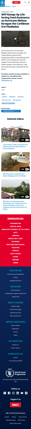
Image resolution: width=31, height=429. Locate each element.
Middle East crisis (15, 238)
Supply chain (15, 297)
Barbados (12, 97)
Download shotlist (11, 111)
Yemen (15, 263)
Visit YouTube (22, 393)
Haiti (15, 232)
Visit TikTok (26, 393)
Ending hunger (15, 306)
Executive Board (10, 420)
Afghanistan (15, 223)
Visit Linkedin (17, 393)
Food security (6, 100)
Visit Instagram (13, 393)
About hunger (15, 302)
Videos (14, 6)
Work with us (15, 353)
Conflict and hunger (15, 309)
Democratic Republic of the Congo (15, 229)
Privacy (14, 417)
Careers (15, 357)
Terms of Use (22, 417)
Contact (7, 417)
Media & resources (15, 321)
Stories (15, 332)
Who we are (15, 270)
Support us (15, 345)
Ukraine (15, 260)
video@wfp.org (6, 80)
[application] (15, 39)
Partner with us (15, 348)
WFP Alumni (21, 420)
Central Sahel (15, 226)
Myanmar (15, 241)
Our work (15, 286)
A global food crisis (15, 313)
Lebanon (15, 235)
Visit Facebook (9, 393)
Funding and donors (16, 281)
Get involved (15, 341)
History (15, 277)
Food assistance (15, 290)
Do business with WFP (15, 361)
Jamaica (4, 97)
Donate (16, 2)
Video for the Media (8, 103)
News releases (15, 325)
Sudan (15, 257)
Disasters (21, 97)
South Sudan (15, 254)
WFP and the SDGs (15, 316)
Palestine (15, 248)
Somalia (15, 251)
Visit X (5, 393)
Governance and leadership (15, 274)
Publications (15, 329)
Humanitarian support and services (15, 293)
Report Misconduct (15, 423)
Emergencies (17, 100)
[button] (15, 38)
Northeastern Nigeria (15, 244)
